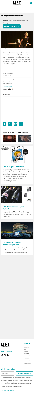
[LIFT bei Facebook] (2, 355)
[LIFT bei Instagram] (5, 355)
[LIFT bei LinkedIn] (8, 355)
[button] (4, 124)
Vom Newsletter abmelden (8, 390)
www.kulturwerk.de (7, 86)
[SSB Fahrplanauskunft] (9, 89)
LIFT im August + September (13, 167)
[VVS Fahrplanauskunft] (12, 89)
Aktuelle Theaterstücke (11, 26)
